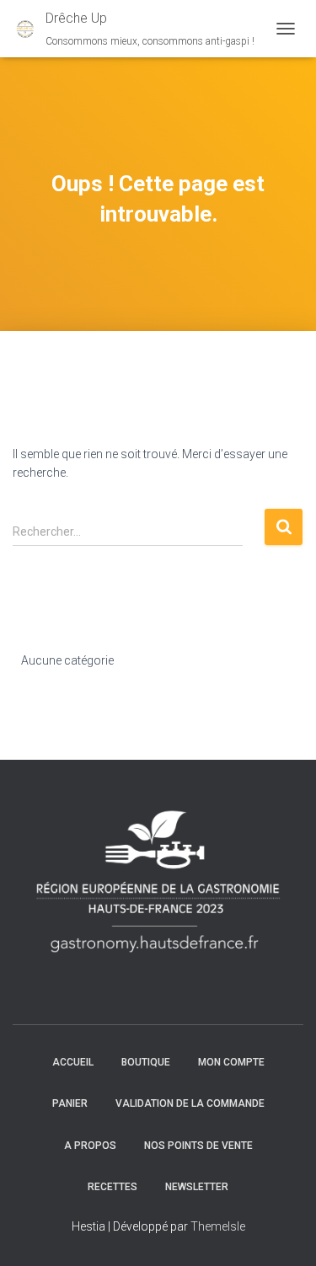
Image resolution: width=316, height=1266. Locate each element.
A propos (90, 1145)
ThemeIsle (217, 1226)
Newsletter (196, 1187)
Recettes (112, 1187)
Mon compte (231, 1062)
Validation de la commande (190, 1103)
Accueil (73, 1062)
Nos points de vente (198, 1145)
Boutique (145, 1062)
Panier (70, 1103)
